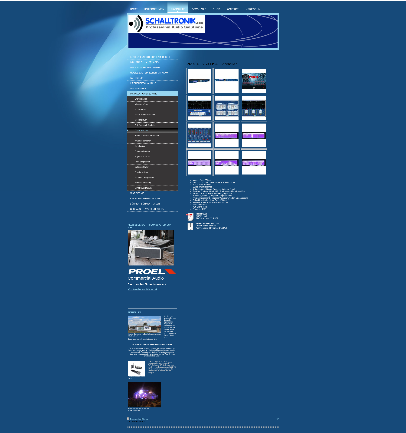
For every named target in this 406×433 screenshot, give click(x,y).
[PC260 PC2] (227, 108)
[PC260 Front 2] (227, 81)
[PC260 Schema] (254, 81)
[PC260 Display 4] (254, 163)
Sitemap (145, 419)
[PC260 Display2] (199, 163)
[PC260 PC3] (254, 108)
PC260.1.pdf (201, 216)
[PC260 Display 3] (227, 163)
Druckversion (135, 419)
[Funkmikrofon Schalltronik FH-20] (136, 368)
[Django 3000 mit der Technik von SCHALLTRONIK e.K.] (144, 394)
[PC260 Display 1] (254, 135)
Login (277, 419)
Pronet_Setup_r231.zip (206, 226)
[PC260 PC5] (227, 135)
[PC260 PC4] (199, 135)
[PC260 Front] (199, 81)
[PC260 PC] (199, 108)
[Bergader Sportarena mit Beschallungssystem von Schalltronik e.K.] (144, 324)
